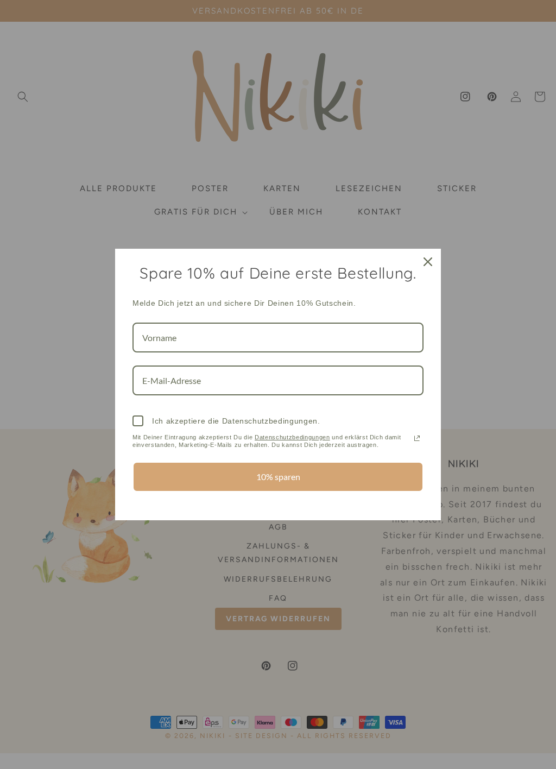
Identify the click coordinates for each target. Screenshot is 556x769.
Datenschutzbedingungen (292, 437)
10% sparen (278, 476)
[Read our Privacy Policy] (417, 438)
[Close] (428, 262)
